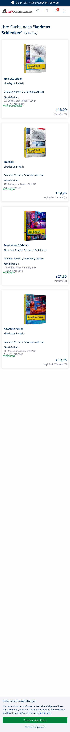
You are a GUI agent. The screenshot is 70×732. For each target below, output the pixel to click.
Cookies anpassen (35, 727)
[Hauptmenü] (66, 11)
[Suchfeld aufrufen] (39, 11)
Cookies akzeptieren (35, 720)
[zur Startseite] (16, 11)
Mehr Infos (45, 713)
